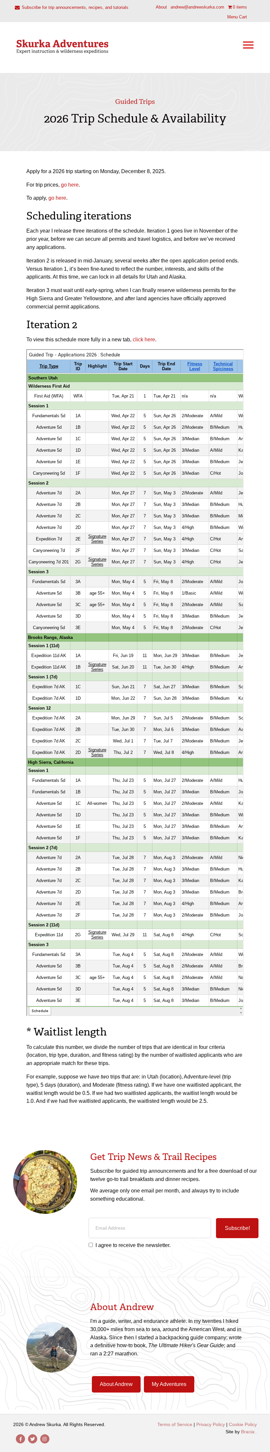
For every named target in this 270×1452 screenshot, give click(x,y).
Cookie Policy (243, 1424)
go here (70, 185)
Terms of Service (174, 1424)
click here (144, 339)
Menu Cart (237, 16)
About (161, 7)
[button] (237, 1228)
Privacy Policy (210, 1424)
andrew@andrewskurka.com (197, 7)
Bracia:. (249, 1431)
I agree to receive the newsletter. (133, 1245)
